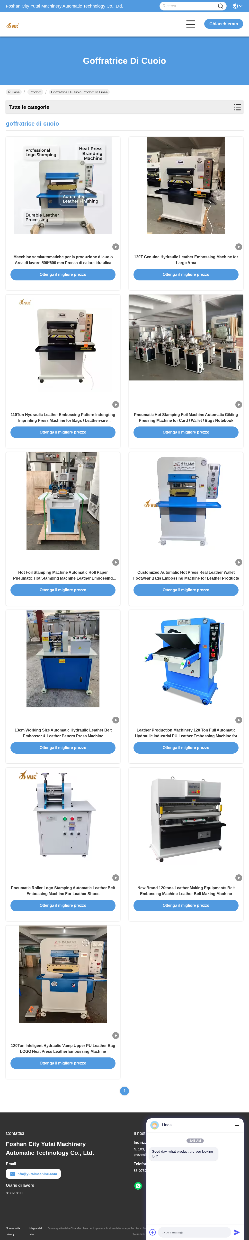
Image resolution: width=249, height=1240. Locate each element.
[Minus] (237, 1125)
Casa (16, 92)
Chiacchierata (223, 23)
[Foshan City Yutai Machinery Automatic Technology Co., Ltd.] (32, 24)
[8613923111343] (138, 1186)
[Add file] (152, 1232)
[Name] (220, 6)
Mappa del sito (35, 1231)
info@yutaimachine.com (37, 1174)
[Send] (237, 1232)
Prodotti (35, 92)
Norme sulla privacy (13, 1231)
